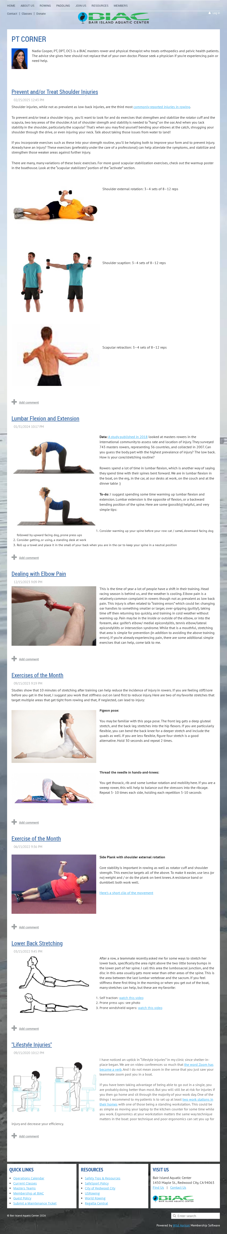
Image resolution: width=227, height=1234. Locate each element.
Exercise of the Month (36, 838)
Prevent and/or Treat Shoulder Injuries (55, 92)
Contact (12, 14)
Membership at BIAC (28, 1193)
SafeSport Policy (97, 1183)
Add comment (29, 402)
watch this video (131, 998)
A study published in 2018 (128, 436)
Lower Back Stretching (37, 943)
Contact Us (178, 1187)
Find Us (158, 1187)
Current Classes (25, 1183)
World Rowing (95, 1198)
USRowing (92, 1193)
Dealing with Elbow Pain (39, 574)
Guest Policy (22, 1198)
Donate (41, 14)
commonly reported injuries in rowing (161, 107)
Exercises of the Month (37, 675)
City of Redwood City (100, 1188)
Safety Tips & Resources (102, 1178)
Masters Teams (24, 1188)
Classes (27, 14)
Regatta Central (96, 1203)
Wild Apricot (181, 1225)
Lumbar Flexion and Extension (45, 418)
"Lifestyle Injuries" (32, 1044)
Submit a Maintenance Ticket (35, 1203)
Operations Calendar (28, 1178)
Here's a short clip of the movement (126, 892)
